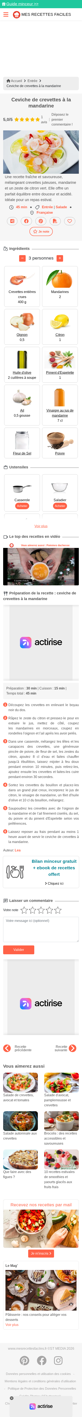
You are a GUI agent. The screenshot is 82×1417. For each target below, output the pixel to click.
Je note (43, 231)
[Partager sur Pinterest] (40, 221)
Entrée (32, 81)
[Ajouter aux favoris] (69, 221)
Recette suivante (61, 1048)
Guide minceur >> (22, 4)
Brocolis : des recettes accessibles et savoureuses (60, 1138)
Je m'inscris (40, 1253)
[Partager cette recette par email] (12, 221)
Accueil (16, 81)
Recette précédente (23, 1048)
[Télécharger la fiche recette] (55, 221)
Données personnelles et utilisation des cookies (38, 1374)
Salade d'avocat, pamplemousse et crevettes (57, 1100)
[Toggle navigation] (6, 14)
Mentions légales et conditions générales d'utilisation (40, 1381)
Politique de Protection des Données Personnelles (42, 1388)
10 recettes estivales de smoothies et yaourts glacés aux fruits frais (59, 1179)
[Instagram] (58, 1361)
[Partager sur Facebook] (26, 221)
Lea (18, 850)
